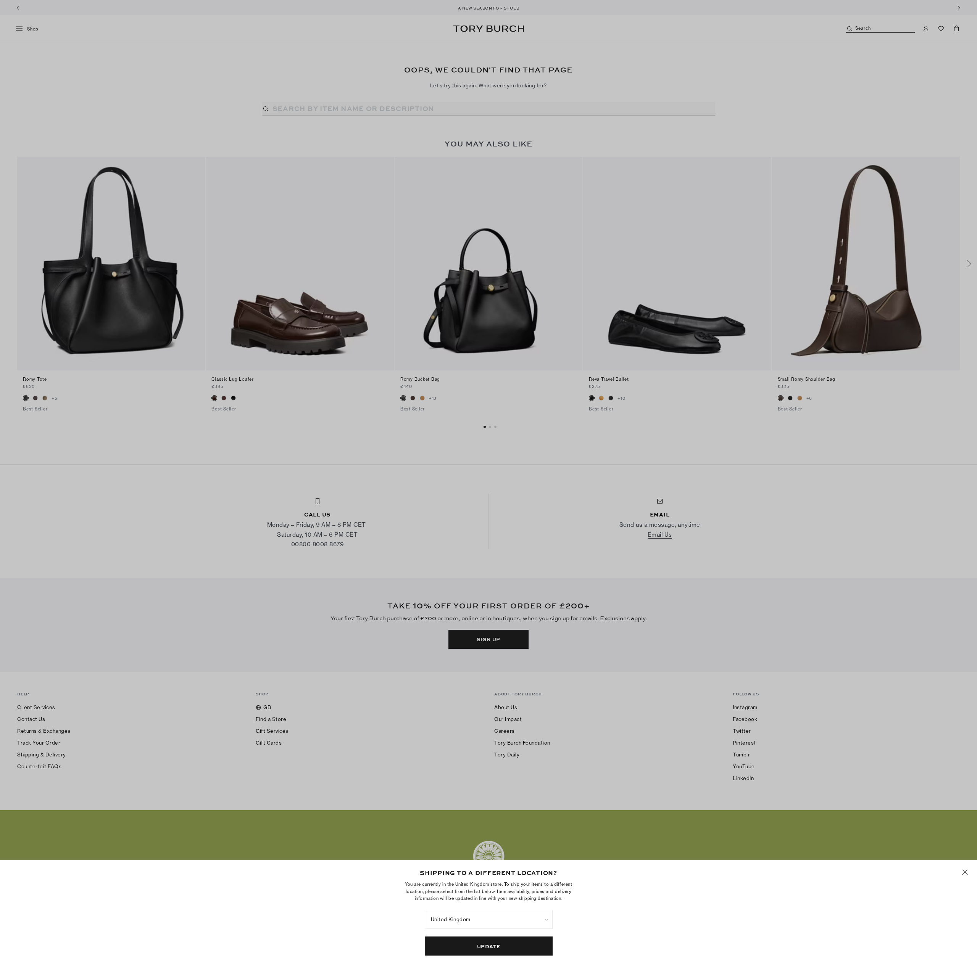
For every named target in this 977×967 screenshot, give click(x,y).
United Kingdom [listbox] (451, 919)
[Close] (965, 872)
